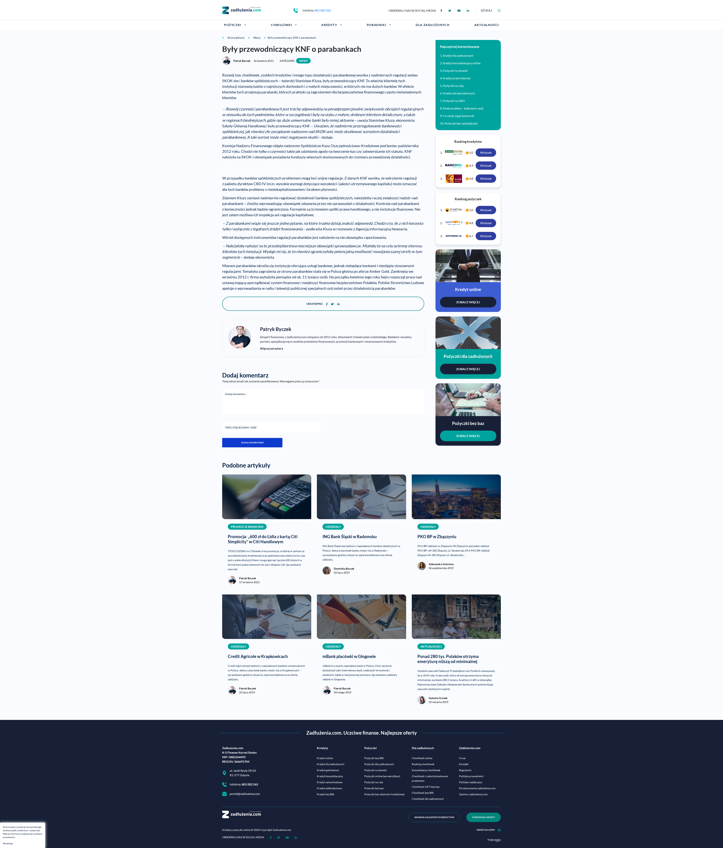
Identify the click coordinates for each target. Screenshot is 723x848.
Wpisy (303, 60)
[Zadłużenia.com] (241, 10)
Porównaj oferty (483, 817)
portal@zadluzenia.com (245, 793)
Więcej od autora (271, 348)
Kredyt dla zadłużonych (458, 55)
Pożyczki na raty (453, 85)
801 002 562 (323, 10)
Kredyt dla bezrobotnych (459, 93)
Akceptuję (8, 843)
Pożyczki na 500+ (454, 100)
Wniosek (486, 152)
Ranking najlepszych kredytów (434, 817)
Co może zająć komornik (458, 116)
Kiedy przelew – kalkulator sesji (463, 108)
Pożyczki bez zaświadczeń (461, 123)
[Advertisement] (266, 165)
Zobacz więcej (468, 302)
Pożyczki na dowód (455, 70)
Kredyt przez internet (457, 78)
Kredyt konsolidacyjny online (461, 63)
